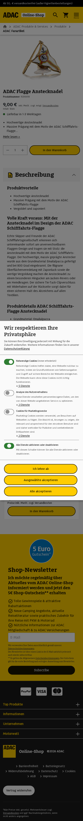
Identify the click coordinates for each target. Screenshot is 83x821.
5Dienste (23, 386)
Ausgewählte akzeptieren (41, 480)
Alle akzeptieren (41, 491)
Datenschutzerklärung (17, 348)
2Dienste (23, 404)
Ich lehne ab (41, 469)
